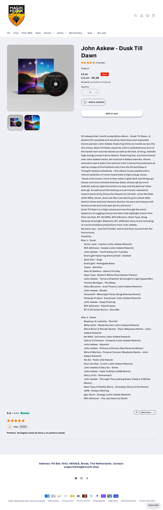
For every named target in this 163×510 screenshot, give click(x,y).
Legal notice (113, 501)
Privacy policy (68, 501)
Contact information (147, 501)
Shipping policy (99, 501)
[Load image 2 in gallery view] (32, 122)
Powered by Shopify (37, 501)
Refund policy (53, 501)
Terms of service (83, 501)
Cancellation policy (128, 501)
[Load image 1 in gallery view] (15, 122)
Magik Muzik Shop (21, 501)
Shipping (85, 82)
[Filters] (136, 412)
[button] (49, 33)
